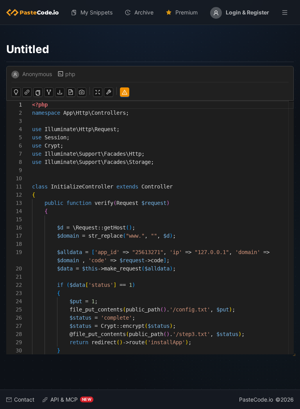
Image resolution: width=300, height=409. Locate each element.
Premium (186, 12)
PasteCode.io (256, 399)
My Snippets (96, 12)
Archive (144, 12)
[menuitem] (35, 12)
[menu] (150, 12)
